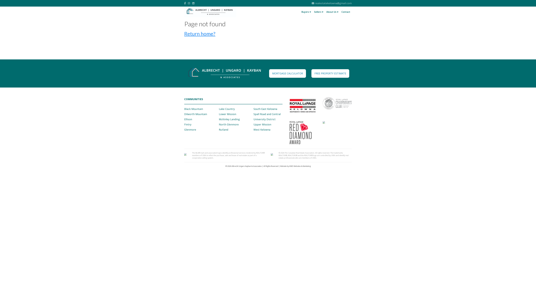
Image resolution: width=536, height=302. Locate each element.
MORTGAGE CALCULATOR (287, 73)
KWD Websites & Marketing (300, 166)
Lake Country (227, 109)
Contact (345, 11)
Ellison (188, 119)
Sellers (318, 11)
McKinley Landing (229, 119)
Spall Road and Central (267, 114)
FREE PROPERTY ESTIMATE (330, 73)
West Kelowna (261, 129)
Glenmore (190, 129)
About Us (331, 11)
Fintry (187, 124)
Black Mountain (193, 109)
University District (264, 119)
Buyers (306, 11)
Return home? (199, 34)
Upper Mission (262, 124)
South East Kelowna (265, 109)
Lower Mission (227, 114)
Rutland (223, 129)
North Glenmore (229, 124)
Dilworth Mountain (195, 114)
